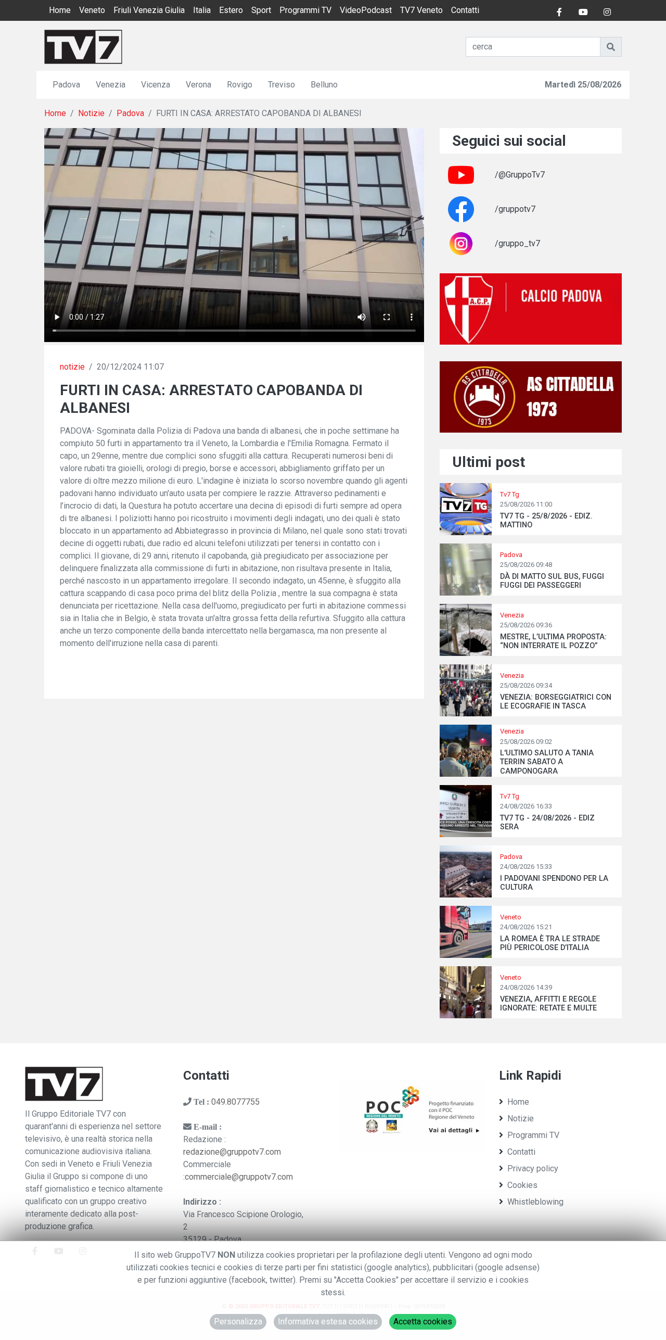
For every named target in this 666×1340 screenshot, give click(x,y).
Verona (198, 85)
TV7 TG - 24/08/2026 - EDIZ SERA (547, 822)
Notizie (91, 113)
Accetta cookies (422, 1321)
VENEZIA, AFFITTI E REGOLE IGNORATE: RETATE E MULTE (548, 1004)
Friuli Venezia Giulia (149, 10)
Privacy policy (532, 1168)
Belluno (324, 85)
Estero (231, 10)
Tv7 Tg (509, 494)
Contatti (465, 10)
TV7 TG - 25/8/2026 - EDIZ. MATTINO (546, 520)
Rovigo (239, 85)
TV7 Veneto (421, 10)
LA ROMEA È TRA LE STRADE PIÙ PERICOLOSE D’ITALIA (550, 943)
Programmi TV (305, 10)
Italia (202, 10)
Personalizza (238, 1321)
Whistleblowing (535, 1202)
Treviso (281, 85)
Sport (261, 10)
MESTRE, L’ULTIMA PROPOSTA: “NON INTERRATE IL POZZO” (553, 641)
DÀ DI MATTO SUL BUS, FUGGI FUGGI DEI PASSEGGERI (552, 581)
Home (60, 10)
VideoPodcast (366, 10)
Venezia (110, 85)
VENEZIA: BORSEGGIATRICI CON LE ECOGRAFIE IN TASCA (555, 702)
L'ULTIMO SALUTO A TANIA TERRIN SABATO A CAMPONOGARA (547, 762)
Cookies (522, 1185)
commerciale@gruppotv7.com (239, 1177)
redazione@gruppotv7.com (232, 1152)
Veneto (92, 10)
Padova (66, 85)
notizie (72, 367)
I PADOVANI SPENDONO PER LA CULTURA (554, 883)
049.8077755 (235, 1102)
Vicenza (155, 85)
